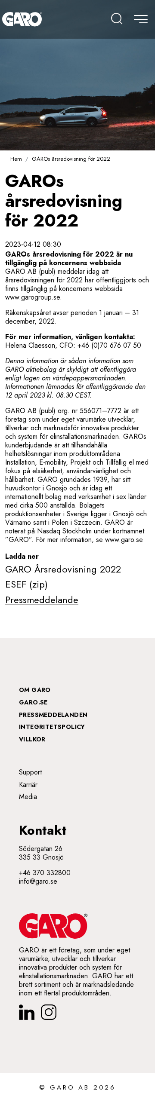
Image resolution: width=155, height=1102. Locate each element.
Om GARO (35, 690)
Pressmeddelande (41, 599)
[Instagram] (48, 1012)
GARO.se (33, 702)
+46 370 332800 (45, 873)
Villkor (32, 739)
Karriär (28, 785)
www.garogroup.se (32, 297)
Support (30, 772)
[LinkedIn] (26, 1012)
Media (28, 797)
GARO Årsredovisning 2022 (63, 569)
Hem (16, 159)
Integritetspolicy (52, 726)
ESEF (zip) (26, 584)
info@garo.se (38, 881)
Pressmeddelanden (53, 714)
